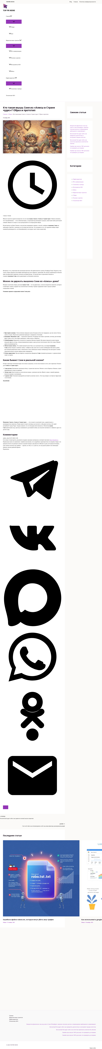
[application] (11, 16)
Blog (71, 1)
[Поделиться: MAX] (32, 626)
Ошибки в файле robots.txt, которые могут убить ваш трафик (28, 920)
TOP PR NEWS (9, 10)
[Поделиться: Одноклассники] (32, 745)
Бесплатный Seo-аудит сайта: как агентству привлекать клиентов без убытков (79, 141)
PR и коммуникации (16, 51)
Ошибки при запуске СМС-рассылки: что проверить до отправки (79, 1032)
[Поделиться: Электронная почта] (32, 804)
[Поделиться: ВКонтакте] (32, 567)
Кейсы (12, 71)
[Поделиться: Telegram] (32, 508)
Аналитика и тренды (16, 88)
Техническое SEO (10, 95)
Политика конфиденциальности (87, 1)
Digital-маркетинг (10, 78)
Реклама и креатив (15, 58)
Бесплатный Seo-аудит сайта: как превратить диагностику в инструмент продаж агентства (78, 135)
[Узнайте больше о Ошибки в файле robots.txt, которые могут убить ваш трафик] (41, 916)
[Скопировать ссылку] (5, 807)
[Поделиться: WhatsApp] (32, 686)
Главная (76, 1)
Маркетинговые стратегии (13, 40)
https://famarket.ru (54, 440)
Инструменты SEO (16, 64)
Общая (12, 27)
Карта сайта (93, 1048)
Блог (12, 33)
